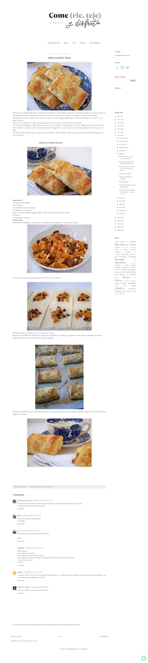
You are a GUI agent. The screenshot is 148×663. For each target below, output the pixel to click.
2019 (119, 116)
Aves (122, 242)
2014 (119, 132)
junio (121, 198)
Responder (21, 509)
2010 (119, 224)
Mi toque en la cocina (25, 500)
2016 (119, 126)
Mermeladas (118, 270)
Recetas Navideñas (128, 283)
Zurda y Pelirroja (120, 293)
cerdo (122, 247)
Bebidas (127, 242)
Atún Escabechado (125, 174)
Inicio (60, 636)
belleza (133, 242)
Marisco (133, 267)
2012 (119, 217)
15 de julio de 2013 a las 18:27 (34, 548)
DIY (74, 43)
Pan (123, 272)
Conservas (132, 249)
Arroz (117, 242)
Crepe (134, 252)
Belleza (82, 43)
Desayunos (133, 254)
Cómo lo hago (121, 249)
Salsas (116, 286)
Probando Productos (130, 280)
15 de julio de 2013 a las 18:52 (33, 572)
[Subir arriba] (144, 658)
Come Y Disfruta (66, 649)
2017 (119, 123)
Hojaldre (49, 486)
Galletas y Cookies (41, 486)
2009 (119, 227)
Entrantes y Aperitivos (125, 261)
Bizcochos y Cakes (125, 244)
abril (120, 204)
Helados (133, 265)
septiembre (122, 147)
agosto (121, 150)
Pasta (117, 274)
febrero (121, 210)
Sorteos (125, 286)
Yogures (133, 291)
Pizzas (116, 277)
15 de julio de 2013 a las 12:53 (42, 500)
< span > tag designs (82, 649)
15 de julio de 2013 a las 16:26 (31, 515)
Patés (127, 274)
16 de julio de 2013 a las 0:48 (39, 587)
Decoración (125, 254)
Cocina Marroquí (130, 247)
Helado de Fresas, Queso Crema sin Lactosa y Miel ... (127, 168)
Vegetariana (132, 289)
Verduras (118, 291)
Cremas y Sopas (122, 252)
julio (120, 154)
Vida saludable (94, 43)
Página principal (54, 43)
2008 (119, 230)
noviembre (122, 141)
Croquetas (117, 254)
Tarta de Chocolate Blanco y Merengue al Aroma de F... (127, 192)
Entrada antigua (104, 636)
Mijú (19, 515)
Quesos (117, 283)
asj (18, 530)
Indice (66, 43)
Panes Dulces (131, 272)
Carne (117, 247)
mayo (121, 201)
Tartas (133, 286)
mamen (20, 572)
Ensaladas (132, 257)
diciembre (122, 138)
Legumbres (125, 267)
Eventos (133, 263)
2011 (119, 221)
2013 (119, 135)
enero (121, 213)
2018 (119, 119)
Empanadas (123, 257)
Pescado (133, 274)
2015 (119, 129)
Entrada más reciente (16, 636)
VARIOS (119, 288)
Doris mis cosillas (23, 587)
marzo (121, 207)
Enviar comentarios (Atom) (28, 641)
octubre (121, 144)
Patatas (122, 274)
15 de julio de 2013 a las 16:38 (30, 530)
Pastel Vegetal (123, 182)
